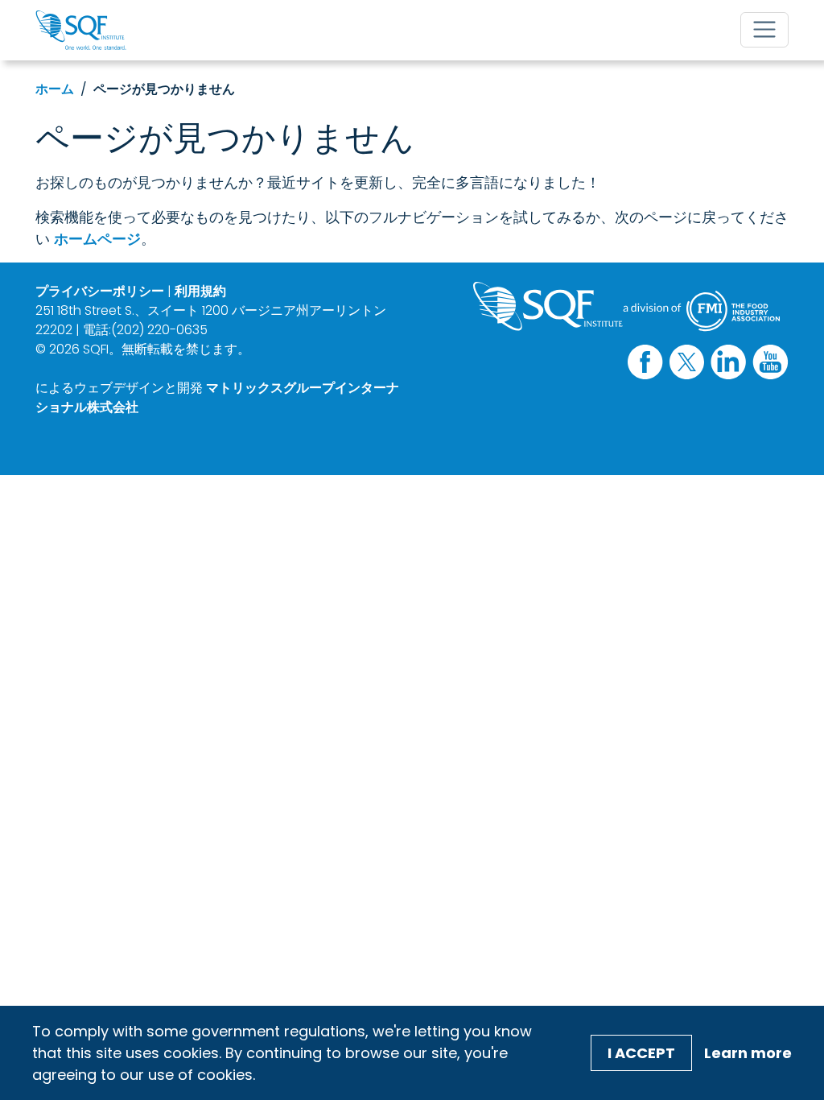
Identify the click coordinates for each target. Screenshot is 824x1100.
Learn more (748, 1053)
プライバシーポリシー (99, 291)
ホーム (54, 89)
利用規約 (200, 291)
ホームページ (97, 239)
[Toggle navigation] (764, 30)
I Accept (641, 1053)
